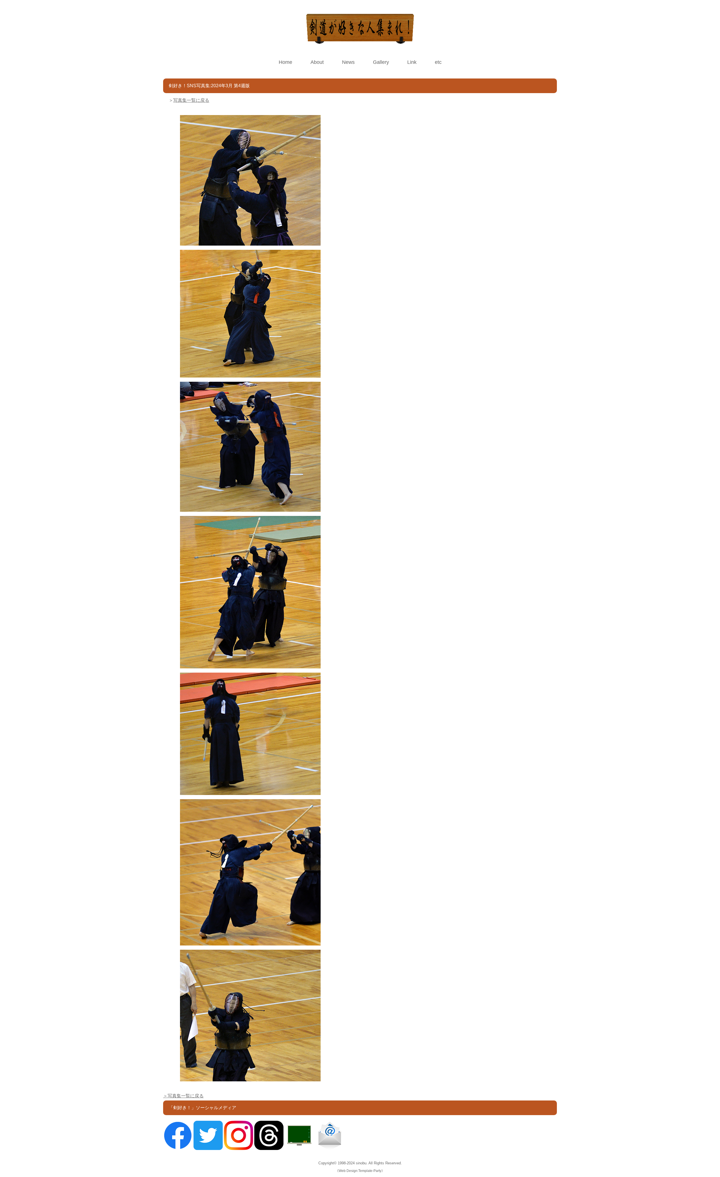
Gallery (381, 62)
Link (412, 62)
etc (438, 62)
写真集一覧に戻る (191, 100)
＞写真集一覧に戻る (183, 1095)
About (317, 62)
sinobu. (362, 1163)
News (348, 62)
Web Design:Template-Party (360, 1171)
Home (285, 62)
